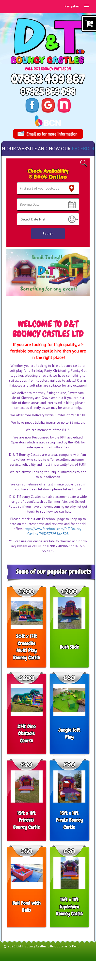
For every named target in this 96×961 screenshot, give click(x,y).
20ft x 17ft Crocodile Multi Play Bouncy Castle (26, 647)
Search (48, 233)
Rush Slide (69, 647)
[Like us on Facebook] (32, 105)
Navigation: (72, 6)
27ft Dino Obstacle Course (26, 733)
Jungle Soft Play (69, 733)
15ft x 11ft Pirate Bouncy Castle (69, 820)
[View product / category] (48, 272)
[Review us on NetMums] (64, 105)
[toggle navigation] (86, 6)
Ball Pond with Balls (27, 906)
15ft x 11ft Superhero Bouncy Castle (69, 906)
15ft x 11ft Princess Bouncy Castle (26, 820)
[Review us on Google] (48, 105)
